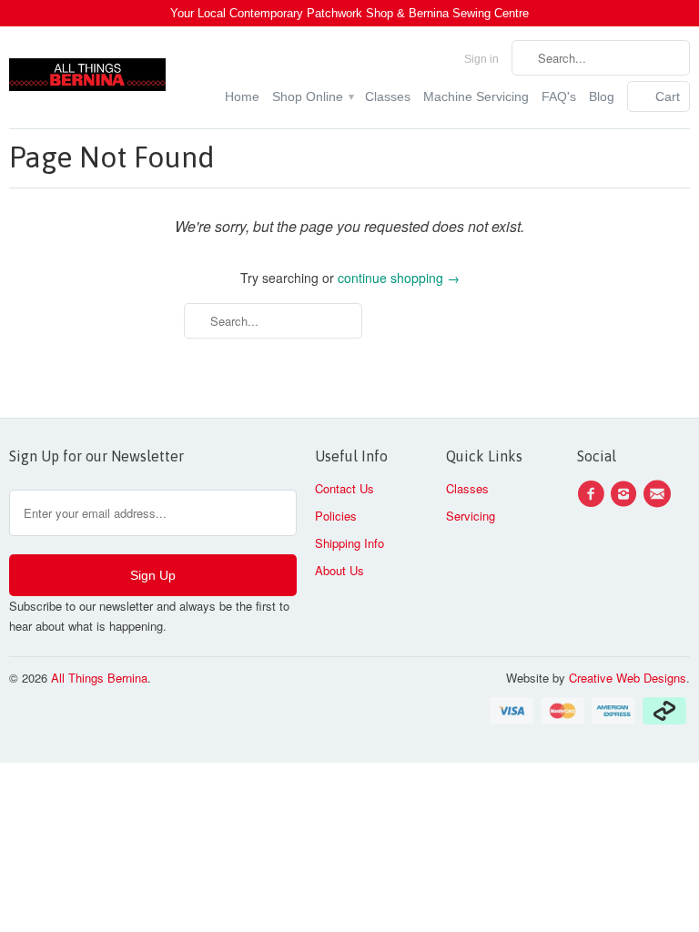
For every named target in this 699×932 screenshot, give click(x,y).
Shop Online (312, 96)
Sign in (481, 59)
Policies (336, 515)
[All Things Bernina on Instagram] (626, 494)
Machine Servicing (476, 96)
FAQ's (559, 96)
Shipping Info (349, 543)
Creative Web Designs (627, 677)
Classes (387, 96)
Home (242, 96)
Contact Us (344, 488)
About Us (339, 570)
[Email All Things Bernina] (659, 494)
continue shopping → (399, 277)
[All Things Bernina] (87, 70)
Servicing (470, 515)
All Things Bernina (99, 677)
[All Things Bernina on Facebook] (593, 494)
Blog (601, 96)
